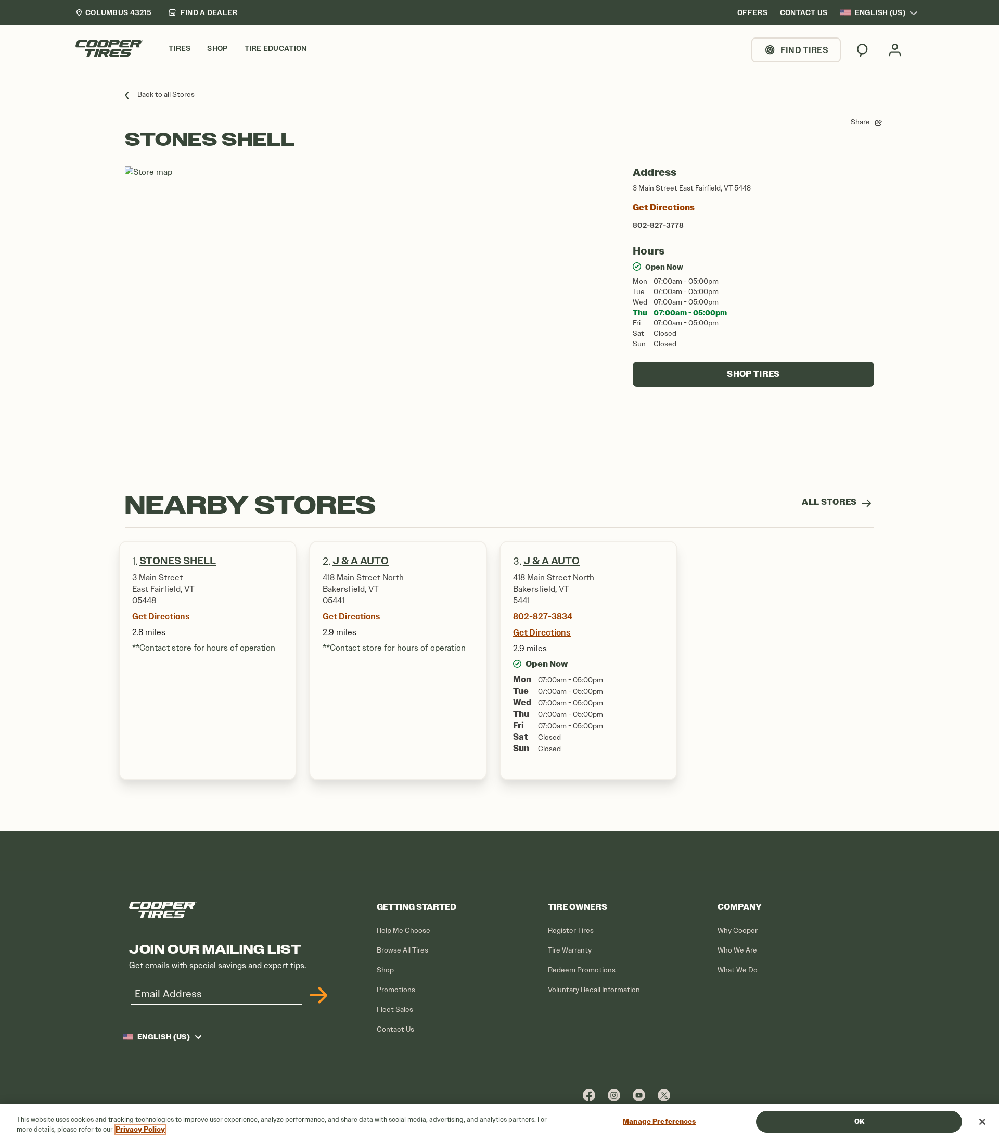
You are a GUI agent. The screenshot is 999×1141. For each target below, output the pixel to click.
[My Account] (894, 49)
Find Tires (804, 50)
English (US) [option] (880, 12)
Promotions (396, 989)
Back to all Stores (166, 94)
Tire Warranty (570, 950)
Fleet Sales (395, 1009)
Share (860, 122)
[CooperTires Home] (109, 48)
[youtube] (639, 1094)
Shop (385, 970)
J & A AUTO (551, 560)
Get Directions (664, 207)
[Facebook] (589, 1094)
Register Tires (571, 930)
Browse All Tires (402, 950)
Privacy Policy (140, 1129)
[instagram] (614, 1094)
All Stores (830, 502)
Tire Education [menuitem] (276, 48)
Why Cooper (738, 930)
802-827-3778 (658, 225)
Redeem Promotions (582, 970)
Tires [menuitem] (179, 48)
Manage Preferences (659, 1121)
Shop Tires (753, 374)
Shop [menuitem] (217, 48)
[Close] (982, 1121)
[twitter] (664, 1094)
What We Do (738, 970)
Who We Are (737, 950)
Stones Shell (177, 560)
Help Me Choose (403, 930)
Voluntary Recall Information (594, 989)
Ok (859, 1121)
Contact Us (395, 1029)
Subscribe (316, 995)
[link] (203, 12)
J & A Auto (360, 560)
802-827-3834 (542, 616)
